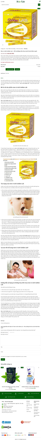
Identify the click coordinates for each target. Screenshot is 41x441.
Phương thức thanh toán (36, 407)
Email (2, 351)
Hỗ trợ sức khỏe (19, 48)
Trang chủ (3, 48)
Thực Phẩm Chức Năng (10, 48)
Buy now (17, 69)
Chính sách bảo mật (29, 405)
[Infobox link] (7, 393)
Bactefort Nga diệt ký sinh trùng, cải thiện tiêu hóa (10, 387)
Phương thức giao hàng (36, 410)
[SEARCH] (39, 5)
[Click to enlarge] (3, 45)
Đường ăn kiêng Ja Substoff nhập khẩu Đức (30, 386)
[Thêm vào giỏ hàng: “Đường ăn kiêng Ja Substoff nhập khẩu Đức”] (39, 367)
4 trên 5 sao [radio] (12, 332)
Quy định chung (29, 407)
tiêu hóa (32, 107)
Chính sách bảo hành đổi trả (36, 413)
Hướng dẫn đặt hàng (36, 405)
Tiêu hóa (25, 48)
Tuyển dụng (28, 411)
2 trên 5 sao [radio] (11, 332)
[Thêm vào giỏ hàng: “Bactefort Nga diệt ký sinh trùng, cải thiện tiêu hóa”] (19, 367)
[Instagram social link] (31, 435)
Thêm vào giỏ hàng (10, 69)
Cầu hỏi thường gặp (36, 416)
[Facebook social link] (29, 435)
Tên (1, 347)
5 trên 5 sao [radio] (13, 332)
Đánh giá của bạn (5, 332)
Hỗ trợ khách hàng (36, 402)
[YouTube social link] (33, 435)
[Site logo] (20, 1)
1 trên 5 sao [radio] (10, 332)
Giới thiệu (28, 403)
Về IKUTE (28, 401)
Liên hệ (27, 409)
